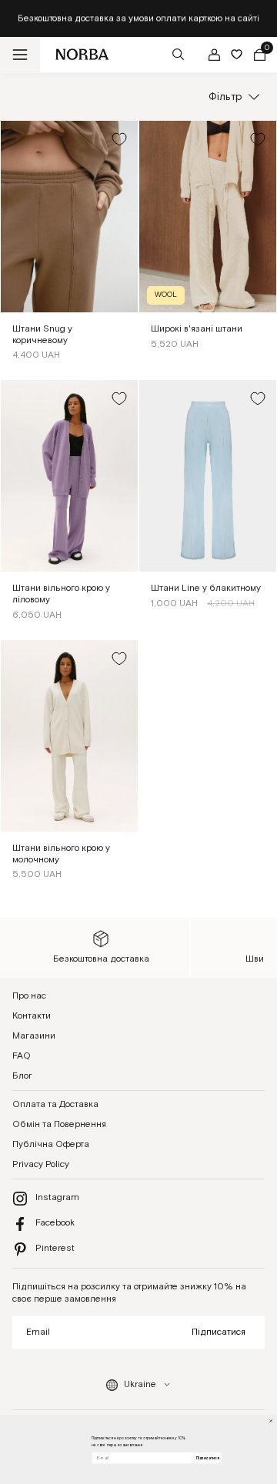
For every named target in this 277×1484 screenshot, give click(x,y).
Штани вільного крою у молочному (61, 853)
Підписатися (218, 1332)
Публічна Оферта (50, 1144)
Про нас (29, 996)
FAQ (21, 1056)
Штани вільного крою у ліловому (61, 593)
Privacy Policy (40, 1164)
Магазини (33, 1036)
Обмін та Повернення (59, 1124)
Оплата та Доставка (55, 1104)
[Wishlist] (237, 54)
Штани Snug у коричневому (42, 334)
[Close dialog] (271, 1421)
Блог (22, 1076)
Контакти (31, 1016)
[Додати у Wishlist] (119, 139)
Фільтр (225, 97)
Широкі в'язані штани (196, 329)
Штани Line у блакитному (206, 588)
